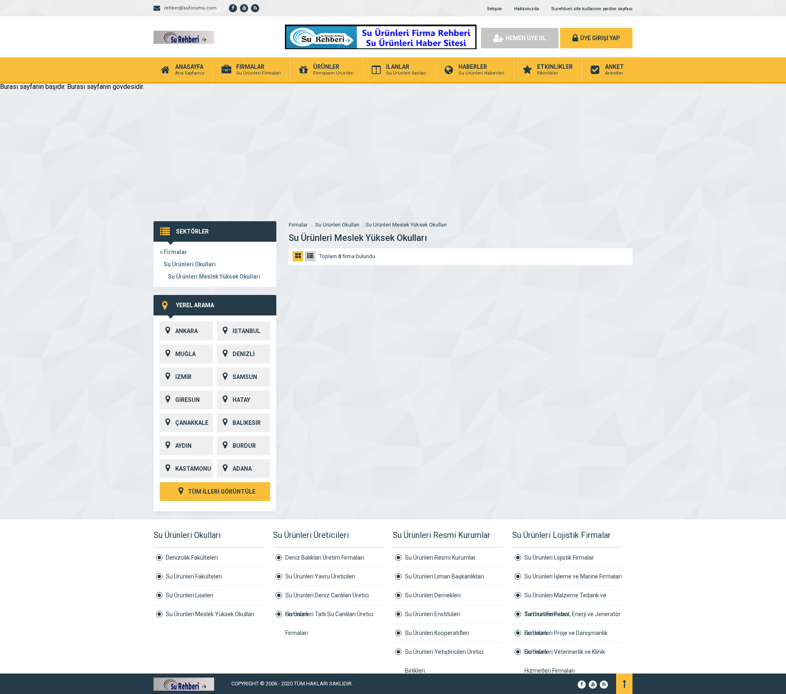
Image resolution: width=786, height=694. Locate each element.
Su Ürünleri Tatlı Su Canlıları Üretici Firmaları (329, 617)
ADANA (242, 468)
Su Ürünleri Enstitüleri (432, 614)
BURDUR (244, 445)
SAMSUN (245, 377)
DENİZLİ (244, 354)
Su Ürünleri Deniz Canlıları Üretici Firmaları (327, 598)
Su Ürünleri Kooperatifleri (437, 633)
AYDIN (183, 445)
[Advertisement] (393, 159)
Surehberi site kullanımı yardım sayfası (591, 8)
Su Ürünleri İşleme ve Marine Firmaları (573, 576)
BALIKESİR (247, 423)
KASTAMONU (193, 468)
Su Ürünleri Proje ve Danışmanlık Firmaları (566, 636)
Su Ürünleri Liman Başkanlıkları (444, 576)
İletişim (494, 8)
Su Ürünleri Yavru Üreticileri (320, 576)
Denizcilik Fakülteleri (192, 557)
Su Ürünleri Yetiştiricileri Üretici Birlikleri (444, 655)
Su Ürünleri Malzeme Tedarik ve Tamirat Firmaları (565, 598)
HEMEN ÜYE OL (526, 38)
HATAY (241, 400)
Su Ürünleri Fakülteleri (194, 576)
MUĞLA (185, 354)
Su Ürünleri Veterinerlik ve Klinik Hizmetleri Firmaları (564, 655)
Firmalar (175, 252)
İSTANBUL (246, 331)
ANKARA (186, 331)
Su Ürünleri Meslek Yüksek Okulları (214, 276)
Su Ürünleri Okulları (190, 264)
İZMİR (183, 377)
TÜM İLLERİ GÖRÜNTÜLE (221, 491)
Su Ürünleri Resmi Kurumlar (440, 557)
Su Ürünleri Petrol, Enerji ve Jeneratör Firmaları (572, 617)
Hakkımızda (526, 8)
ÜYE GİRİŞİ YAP (600, 38)
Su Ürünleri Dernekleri (433, 595)
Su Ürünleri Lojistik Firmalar (559, 557)
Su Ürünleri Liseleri (189, 595)
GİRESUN (187, 400)
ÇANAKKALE (191, 423)
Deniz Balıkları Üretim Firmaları (324, 557)
